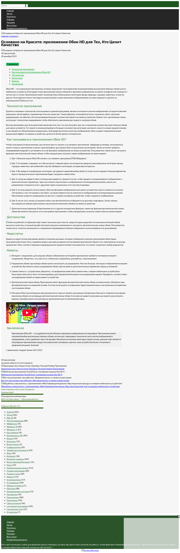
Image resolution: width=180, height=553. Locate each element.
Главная (10, 10)
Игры (9, 453)
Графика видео (14, 447)
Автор (9, 13)
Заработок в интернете (17, 450)
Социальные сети (15, 509)
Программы (12, 500)
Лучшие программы (16, 471)
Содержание (12, 64)
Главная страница (9, 36)
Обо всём (11, 488)
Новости (10, 477)
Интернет (11, 456)
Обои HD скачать (39, 158)
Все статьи (12, 25)
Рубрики (10, 19)
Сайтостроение (14, 503)
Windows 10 (12, 426)
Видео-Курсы (13, 444)
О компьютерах (14, 479)
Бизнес (10, 438)
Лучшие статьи (13, 474)
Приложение (13, 497)
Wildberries (12, 424)
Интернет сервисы (15, 459)
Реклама (11, 22)
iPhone (10, 415)
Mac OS (10, 418)
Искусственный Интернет (18, 462)
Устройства (12, 512)
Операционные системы (18, 491)
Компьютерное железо (17, 468)
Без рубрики (12, 432)
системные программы (17, 506)
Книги (9, 465)
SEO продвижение (15, 421)
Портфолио (12, 494)
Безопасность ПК (14, 435)
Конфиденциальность (17, 28)
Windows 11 (12, 429)
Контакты (11, 16)
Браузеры (11, 441)
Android (10, 412)
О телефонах (13, 482)
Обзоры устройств (15, 485)
